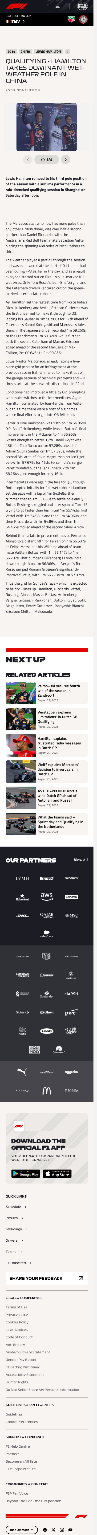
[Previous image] (27, 159)
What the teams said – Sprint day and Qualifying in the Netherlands (60, 822)
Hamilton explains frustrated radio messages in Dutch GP (59, 743)
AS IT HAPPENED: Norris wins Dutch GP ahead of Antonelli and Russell (57, 795)
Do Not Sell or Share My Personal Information (42, 1390)
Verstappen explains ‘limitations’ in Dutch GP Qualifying (57, 717)
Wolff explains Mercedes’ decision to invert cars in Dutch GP (58, 769)
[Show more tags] (67, 51)
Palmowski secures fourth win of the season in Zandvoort (59, 690)
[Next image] (65, 159)
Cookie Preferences (22, 1422)
